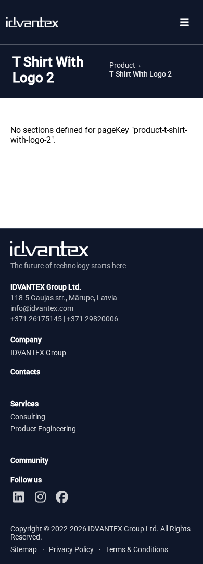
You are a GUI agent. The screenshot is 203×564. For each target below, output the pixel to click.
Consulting (27, 416)
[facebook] (62, 497)
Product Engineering (43, 428)
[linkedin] (18, 497)
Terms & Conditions (137, 549)
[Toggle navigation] (184, 22)
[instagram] (40, 497)
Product (122, 65)
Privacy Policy (71, 549)
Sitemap (23, 549)
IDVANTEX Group (38, 352)
